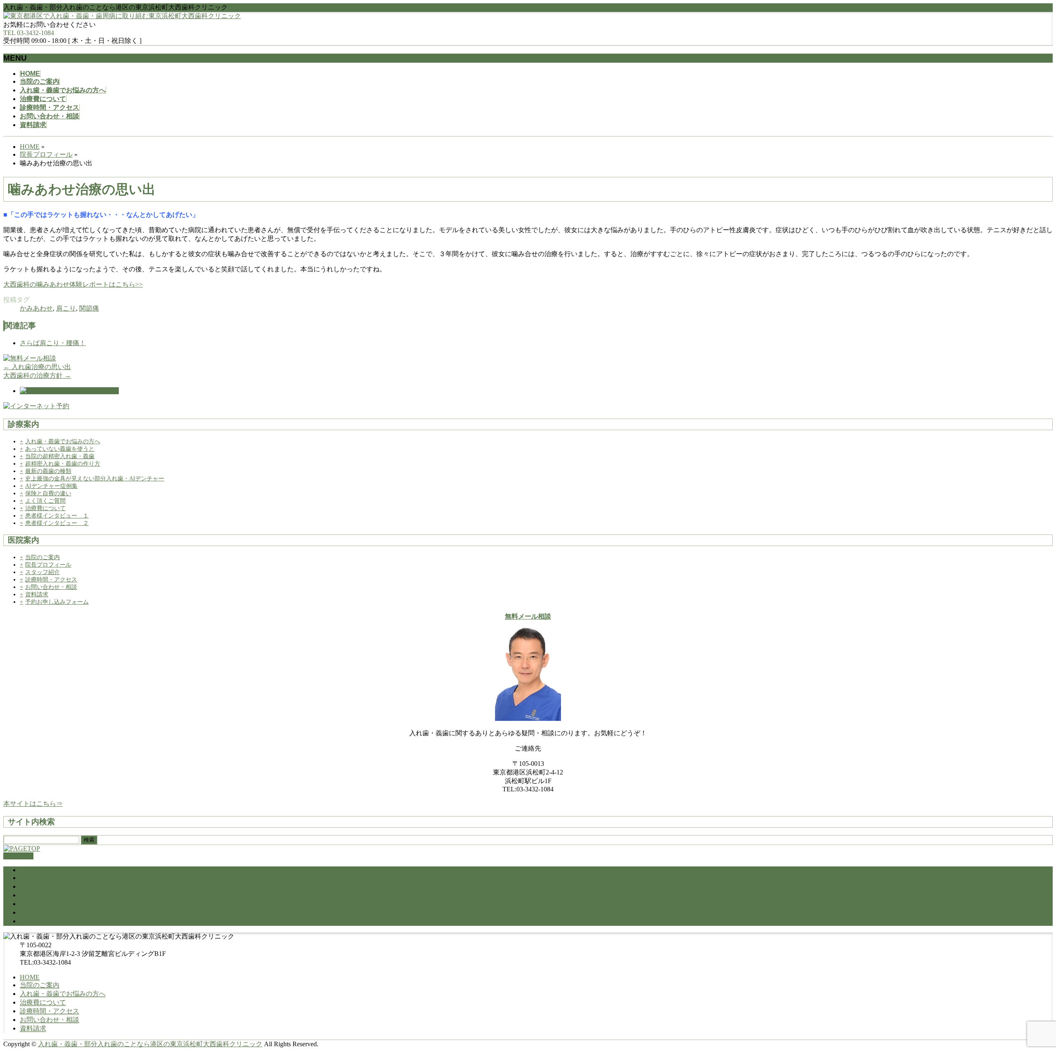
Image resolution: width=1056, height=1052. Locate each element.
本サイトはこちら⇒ (33, 803)
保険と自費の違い (48, 493)
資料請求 (36, 594)
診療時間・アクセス (51, 580)
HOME (30, 869)
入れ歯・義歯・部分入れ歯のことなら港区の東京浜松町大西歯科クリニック (150, 1043)
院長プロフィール (48, 565)
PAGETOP (18, 855)
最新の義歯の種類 (48, 471)
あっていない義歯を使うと (59, 449)
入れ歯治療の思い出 (37, 366)
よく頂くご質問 (45, 501)
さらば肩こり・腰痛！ (53, 342)
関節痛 (89, 308)
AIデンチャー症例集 (51, 486)
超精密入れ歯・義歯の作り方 (62, 464)
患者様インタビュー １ (57, 516)
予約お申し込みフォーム (57, 602)
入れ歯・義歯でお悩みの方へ (62, 441)
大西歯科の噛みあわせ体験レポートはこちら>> (73, 284)
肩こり (66, 308)
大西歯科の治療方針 (37, 375)
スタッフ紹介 (42, 572)
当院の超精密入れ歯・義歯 (59, 456)
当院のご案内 (42, 557)
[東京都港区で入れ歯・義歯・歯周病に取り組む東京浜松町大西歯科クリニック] (122, 15)
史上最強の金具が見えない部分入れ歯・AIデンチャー (94, 478)
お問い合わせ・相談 (51, 587)
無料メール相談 (528, 616)
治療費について (45, 508)
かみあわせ (36, 308)
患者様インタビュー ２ (57, 523)
